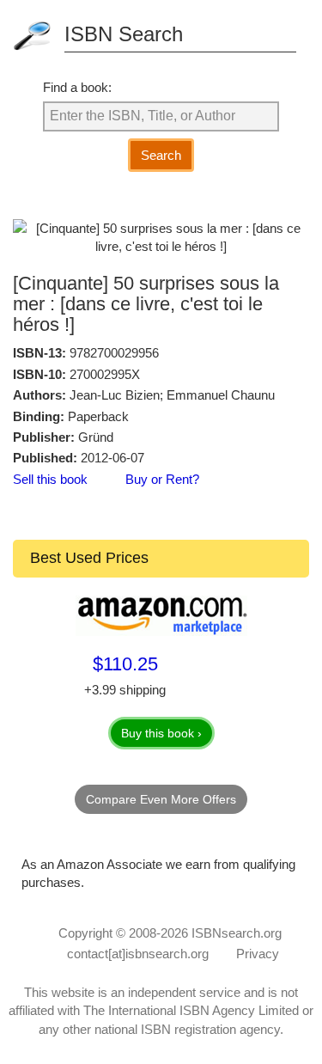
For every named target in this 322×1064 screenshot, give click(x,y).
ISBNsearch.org (236, 933)
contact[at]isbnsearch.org (138, 953)
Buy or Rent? (162, 479)
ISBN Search (123, 34)
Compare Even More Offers (161, 799)
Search (161, 155)
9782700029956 (114, 352)
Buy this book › (161, 733)
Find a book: (77, 87)
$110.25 (125, 664)
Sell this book (50, 479)
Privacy (257, 953)
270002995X (105, 374)
